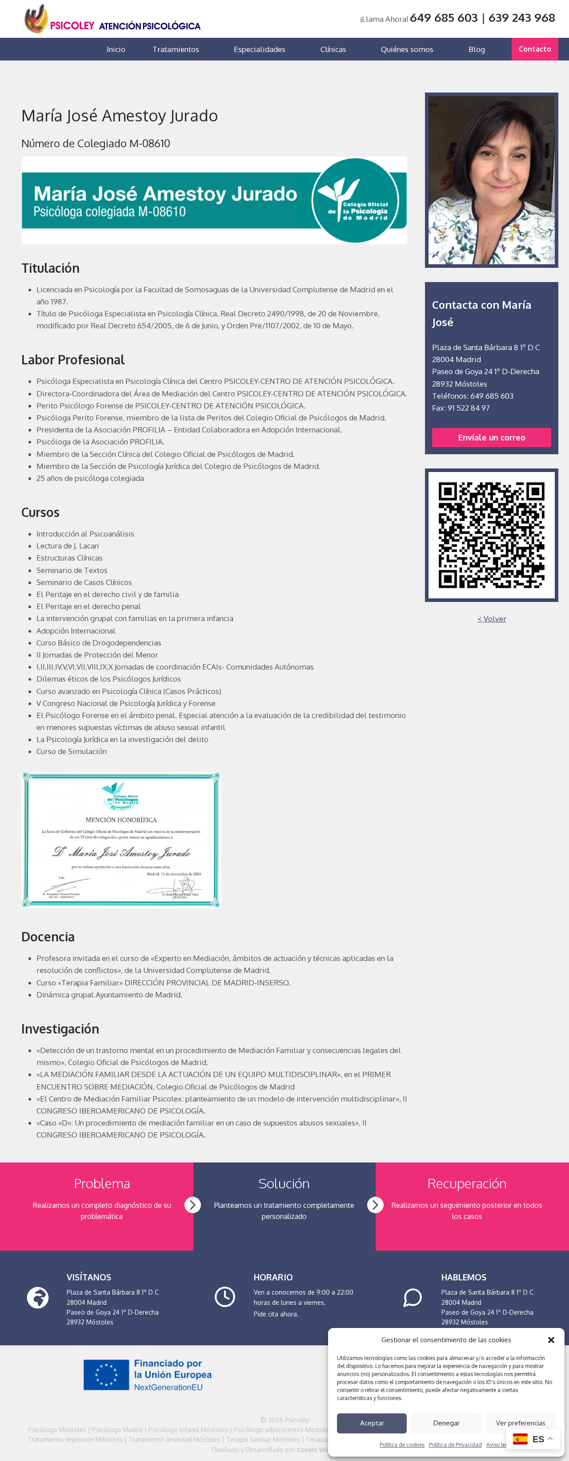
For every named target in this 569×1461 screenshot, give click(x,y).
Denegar (446, 1423)
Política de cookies (402, 1444)
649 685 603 (444, 17)
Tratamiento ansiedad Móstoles (174, 1439)
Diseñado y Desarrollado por (284, 1449)
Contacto (535, 48)
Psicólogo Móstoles (57, 1429)
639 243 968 (522, 17)
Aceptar (372, 1423)
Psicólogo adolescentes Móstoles (283, 1429)
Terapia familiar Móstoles (263, 1439)
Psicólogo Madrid (117, 1429)
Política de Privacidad (455, 1444)
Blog (477, 49)
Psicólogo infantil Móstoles (188, 1429)
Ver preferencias (520, 1423)
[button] (551, 1340)
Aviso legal (499, 1444)
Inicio (116, 49)
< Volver (491, 618)
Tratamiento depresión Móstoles (75, 1439)
